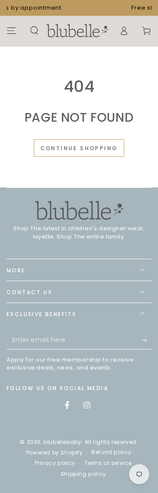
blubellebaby (62, 442)
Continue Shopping (79, 148)
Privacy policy (55, 463)
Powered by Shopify (54, 452)
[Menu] (11, 30)
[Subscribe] (146, 340)
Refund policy (111, 452)
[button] (34, 30)
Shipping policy (83, 474)
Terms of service (108, 463)
